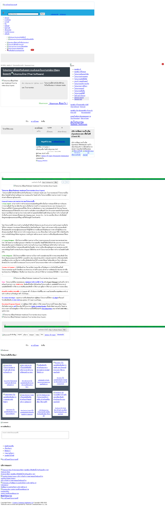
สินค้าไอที (7, 28)
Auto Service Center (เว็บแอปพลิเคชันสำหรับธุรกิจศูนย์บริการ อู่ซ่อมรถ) (27, 412)
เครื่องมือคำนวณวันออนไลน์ (16, 50)
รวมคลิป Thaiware (9, 32)
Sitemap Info (78, 99)
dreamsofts (60, 334)
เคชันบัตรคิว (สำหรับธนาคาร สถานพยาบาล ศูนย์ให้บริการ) (44, 382)
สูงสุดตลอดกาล (86, 117)
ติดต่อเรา (8, 451)
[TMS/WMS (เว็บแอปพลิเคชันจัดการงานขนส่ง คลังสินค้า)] (10, 398)
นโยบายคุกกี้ (39, 500)
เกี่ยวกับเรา (8, 448)
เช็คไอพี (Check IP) (18, 44)
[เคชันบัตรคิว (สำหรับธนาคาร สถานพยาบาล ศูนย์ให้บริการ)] (44, 368)
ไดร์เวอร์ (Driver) (79, 95)
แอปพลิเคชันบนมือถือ (28, 39)
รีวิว (6, 24)
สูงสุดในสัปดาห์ (75, 117)
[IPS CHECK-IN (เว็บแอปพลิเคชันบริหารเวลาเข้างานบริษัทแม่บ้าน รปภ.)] (27, 369)
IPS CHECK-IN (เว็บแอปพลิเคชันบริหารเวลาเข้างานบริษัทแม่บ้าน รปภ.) (27, 384)
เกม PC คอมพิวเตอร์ (81, 81)
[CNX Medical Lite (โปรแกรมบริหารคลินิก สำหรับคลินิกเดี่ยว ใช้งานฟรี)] (44, 398)
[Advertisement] (44, 94)
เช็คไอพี (85, 155)
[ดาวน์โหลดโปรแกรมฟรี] (10, 4)
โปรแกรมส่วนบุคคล (81, 76)
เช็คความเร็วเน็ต (76, 154)
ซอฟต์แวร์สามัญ (75, 111)
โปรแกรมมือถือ (79, 91)
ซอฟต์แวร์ (23, 37)
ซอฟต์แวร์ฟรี (84, 106)
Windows (44, 160)
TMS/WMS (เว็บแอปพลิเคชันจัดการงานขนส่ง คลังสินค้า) (10, 411)
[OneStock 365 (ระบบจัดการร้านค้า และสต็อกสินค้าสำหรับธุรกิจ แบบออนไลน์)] (60, 397)
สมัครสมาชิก (54, 14)
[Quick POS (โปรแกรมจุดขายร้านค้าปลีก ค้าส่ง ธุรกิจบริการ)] (10, 369)
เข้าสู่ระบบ (62, 14)
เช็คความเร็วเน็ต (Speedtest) (21, 42)
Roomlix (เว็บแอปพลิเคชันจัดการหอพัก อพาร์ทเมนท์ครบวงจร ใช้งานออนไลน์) (60, 381)
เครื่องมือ (7, 34)
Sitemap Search (79, 97)
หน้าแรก (7, 18)
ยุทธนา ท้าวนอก (50, 335)
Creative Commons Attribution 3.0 (22, 502)
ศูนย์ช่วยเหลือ (9, 446)
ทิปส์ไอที (7, 26)
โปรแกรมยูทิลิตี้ (79, 93)
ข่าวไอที (7, 22)
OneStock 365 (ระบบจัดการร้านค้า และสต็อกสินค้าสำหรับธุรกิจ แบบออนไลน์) (60, 411)
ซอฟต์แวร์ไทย (75, 106)
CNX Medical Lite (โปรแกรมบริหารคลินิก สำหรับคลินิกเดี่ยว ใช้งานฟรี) (43, 413)
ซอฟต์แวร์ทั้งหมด (80, 72)
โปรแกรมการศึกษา (80, 86)
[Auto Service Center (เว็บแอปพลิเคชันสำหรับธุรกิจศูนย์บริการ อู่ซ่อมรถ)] (27, 398)
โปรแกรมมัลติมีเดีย (80, 79)
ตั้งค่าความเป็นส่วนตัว (8, 500)
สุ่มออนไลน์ (20, 48)
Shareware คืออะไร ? (58, 103)
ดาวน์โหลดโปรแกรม (58, 141)
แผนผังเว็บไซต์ (9, 455)
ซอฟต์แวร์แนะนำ (87, 111)
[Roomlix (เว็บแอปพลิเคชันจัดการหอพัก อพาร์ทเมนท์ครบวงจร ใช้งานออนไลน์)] (60, 367)
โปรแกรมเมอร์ (79, 88)
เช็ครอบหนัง (8, 30)
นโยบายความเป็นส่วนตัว (25, 500)
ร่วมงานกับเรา (9, 453)
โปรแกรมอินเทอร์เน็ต (81, 74)
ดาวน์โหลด (8, 20)
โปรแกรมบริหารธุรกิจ (18, 65)
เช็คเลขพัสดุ (24, 46)
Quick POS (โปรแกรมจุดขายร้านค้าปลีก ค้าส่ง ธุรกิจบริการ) (10, 383)
